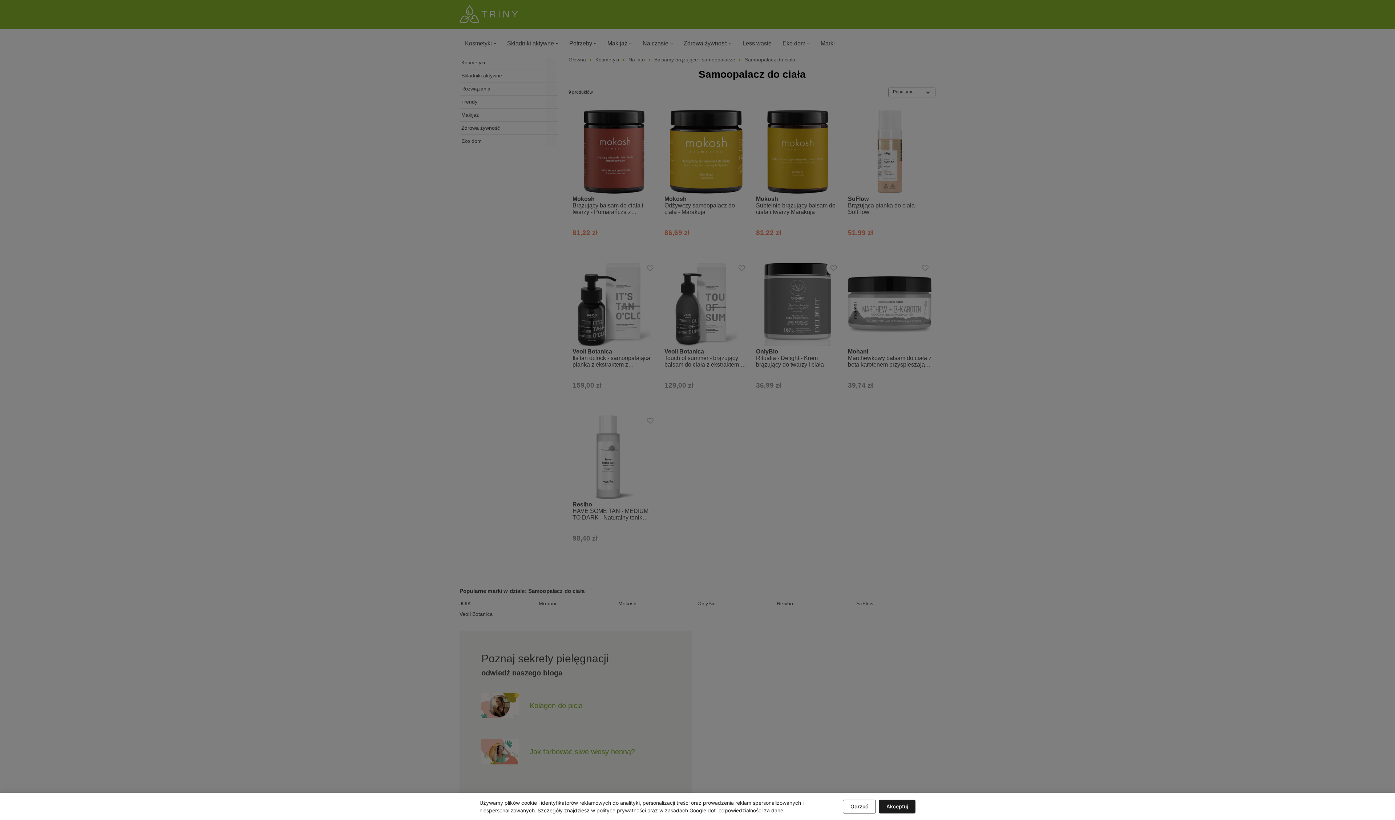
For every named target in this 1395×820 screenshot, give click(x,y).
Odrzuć (859, 806)
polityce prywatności (621, 810)
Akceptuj (897, 806)
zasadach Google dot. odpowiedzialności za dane (724, 810)
